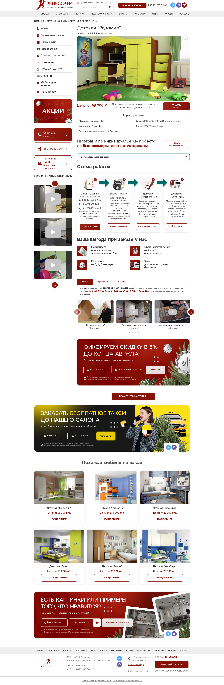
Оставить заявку (90, 226)
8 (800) (166, 657)
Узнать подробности (176, 144)
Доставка (103, 282)
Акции (155, 14)
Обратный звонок (171, 664)
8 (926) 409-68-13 (157, 9)
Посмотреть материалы (133, 396)
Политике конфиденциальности (99, 379)
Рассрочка (139, 14)
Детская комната (57, 21)
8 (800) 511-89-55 (157, 5)
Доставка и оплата (102, 14)
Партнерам (159, 650)
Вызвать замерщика (119, 226)
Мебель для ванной (48, 84)
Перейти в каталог (177, 226)
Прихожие (47, 62)
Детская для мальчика (83, 21)
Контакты (184, 14)
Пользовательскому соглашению (124, 379)
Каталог (80, 14)
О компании (62, 14)
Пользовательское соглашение (127, 681)
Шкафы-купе (48, 42)
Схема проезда (136, 665)
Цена (85, 282)
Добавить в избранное (138, 671)
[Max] (178, 5)
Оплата (122, 282)
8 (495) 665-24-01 (157, 2)
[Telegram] (173, 5)
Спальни (46, 76)
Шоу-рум (123, 14)
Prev (55, 183)
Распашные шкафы (53, 35)
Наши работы (49, 92)
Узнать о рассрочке (148, 226)
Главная (45, 14)
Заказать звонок (132, 5)
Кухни (44, 28)
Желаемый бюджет (129, 370)
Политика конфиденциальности (96, 681)
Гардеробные (49, 49)
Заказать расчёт (176, 106)
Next (55, 285)
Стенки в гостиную (53, 55)
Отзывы (169, 14)
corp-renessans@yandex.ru (171, 670)
